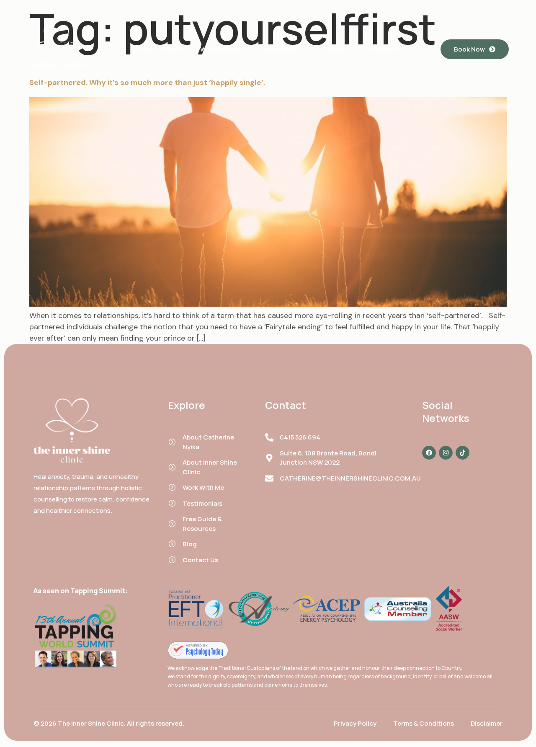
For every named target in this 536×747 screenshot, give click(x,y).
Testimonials (279, 49)
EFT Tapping (327, 49)
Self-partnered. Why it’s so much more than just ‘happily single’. (147, 83)
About (172, 49)
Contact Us (381, 49)
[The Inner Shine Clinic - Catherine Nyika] (198, 650)
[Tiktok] (462, 453)
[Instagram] (446, 453)
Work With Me (221, 49)
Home (146, 49)
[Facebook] (429, 453)
